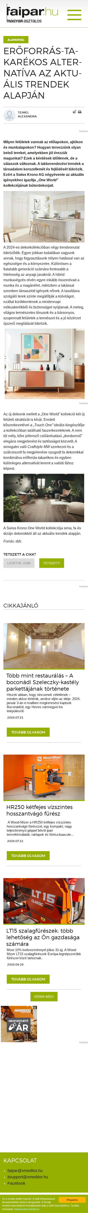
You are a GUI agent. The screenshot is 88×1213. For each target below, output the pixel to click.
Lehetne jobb (19, 563)
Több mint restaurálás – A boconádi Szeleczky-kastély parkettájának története (42, 682)
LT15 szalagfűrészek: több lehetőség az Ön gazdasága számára (43, 937)
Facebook (16, 1183)
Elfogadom (72, 1199)
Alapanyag (15, 40)
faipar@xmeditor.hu (25, 1170)
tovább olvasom (28, 732)
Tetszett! (51, 563)
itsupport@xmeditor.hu (27, 1177)
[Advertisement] (44, 1091)
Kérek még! (44, 996)
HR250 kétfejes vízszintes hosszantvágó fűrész (39, 810)
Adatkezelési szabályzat (26, 1209)
